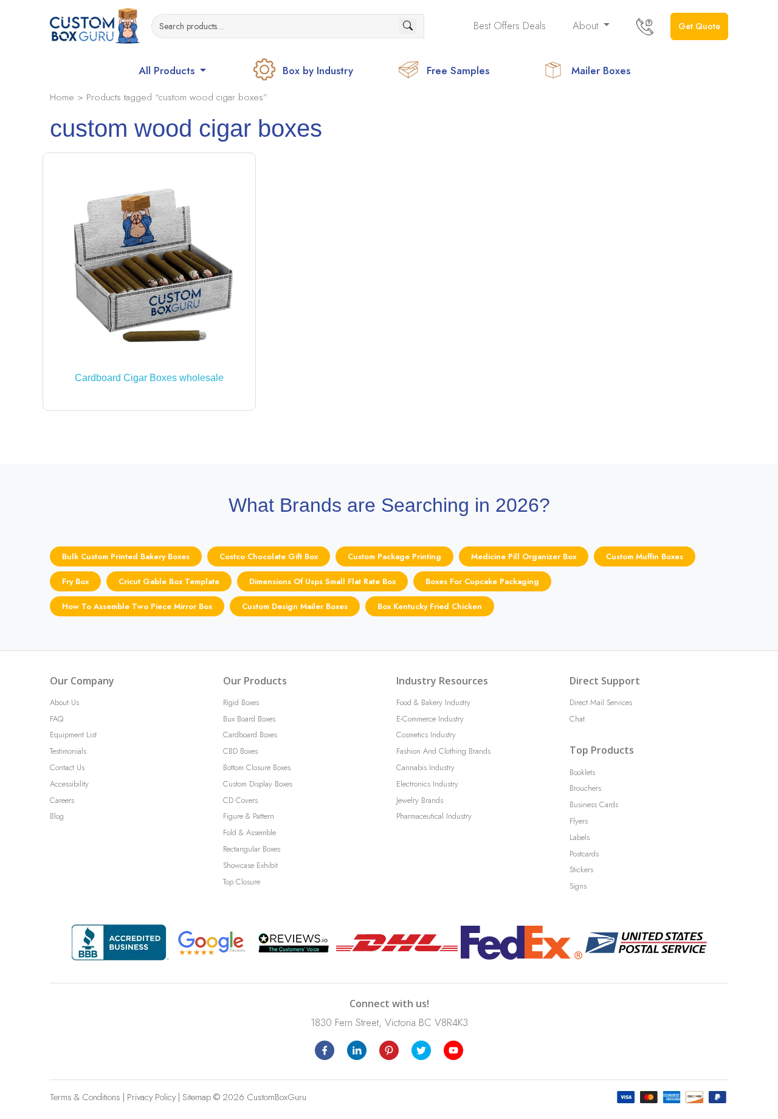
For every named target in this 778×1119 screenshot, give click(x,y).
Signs (578, 886)
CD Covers (240, 800)
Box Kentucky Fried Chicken (429, 606)
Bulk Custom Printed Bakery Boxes (126, 556)
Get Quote (699, 26)
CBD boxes (240, 751)
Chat (577, 719)
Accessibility (69, 784)
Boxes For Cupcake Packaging (482, 581)
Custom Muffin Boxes (644, 556)
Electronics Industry (427, 784)
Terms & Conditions (85, 1097)
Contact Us (67, 767)
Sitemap (196, 1097)
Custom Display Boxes (257, 784)
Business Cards (594, 804)
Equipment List (73, 734)
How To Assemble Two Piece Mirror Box (137, 606)
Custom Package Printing (394, 556)
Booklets (582, 772)
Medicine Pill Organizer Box (523, 556)
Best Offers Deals (509, 25)
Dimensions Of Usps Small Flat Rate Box (322, 581)
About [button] (587, 25)
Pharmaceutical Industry (434, 816)
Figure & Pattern (248, 816)
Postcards (584, 853)
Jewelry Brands (419, 800)
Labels (580, 837)
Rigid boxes (241, 702)
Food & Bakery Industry (433, 702)
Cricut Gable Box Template (169, 581)
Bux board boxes (249, 719)
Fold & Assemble (249, 832)
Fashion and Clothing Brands (443, 751)
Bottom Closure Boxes (257, 767)
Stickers (581, 869)
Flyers (579, 821)
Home (62, 97)
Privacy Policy (151, 1097)
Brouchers (585, 788)
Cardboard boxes (250, 734)
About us (64, 702)
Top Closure (241, 881)
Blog (57, 816)
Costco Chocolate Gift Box (268, 556)
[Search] (407, 26)
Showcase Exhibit (250, 865)
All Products (168, 70)
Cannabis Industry (425, 767)
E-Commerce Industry (430, 719)
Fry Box (75, 581)
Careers (62, 800)
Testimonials (68, 751)
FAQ (56, 719)
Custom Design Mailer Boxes (295, 606)
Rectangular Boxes (251, 849)
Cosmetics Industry (426, 734)
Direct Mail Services (601, 702)
